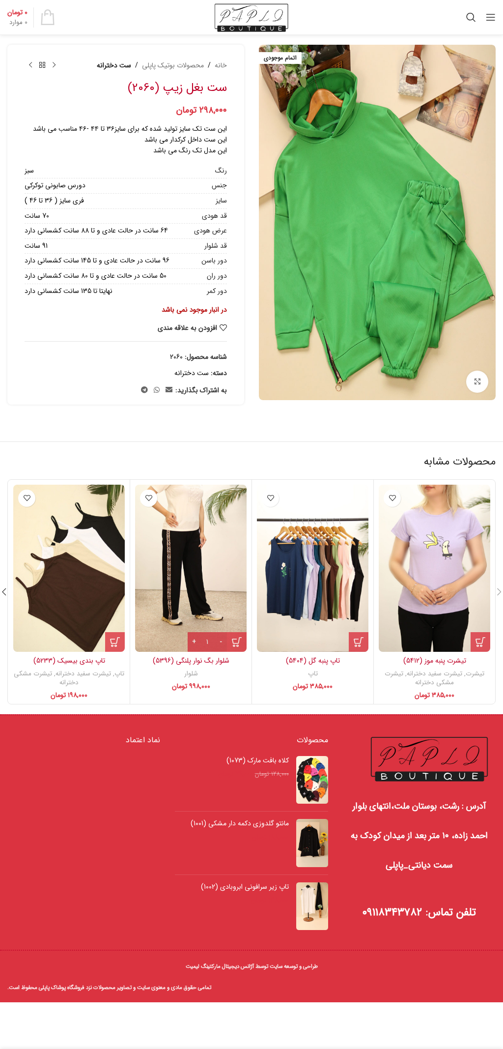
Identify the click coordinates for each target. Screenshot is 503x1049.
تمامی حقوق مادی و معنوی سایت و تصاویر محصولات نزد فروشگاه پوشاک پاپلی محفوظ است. (109, 987)
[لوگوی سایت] (252, 16)
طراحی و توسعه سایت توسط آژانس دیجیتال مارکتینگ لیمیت (252, 966)
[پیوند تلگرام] (144, 390)
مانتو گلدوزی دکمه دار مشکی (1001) (239, 824)
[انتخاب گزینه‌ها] (480, 642)
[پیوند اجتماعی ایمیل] (169, 390)
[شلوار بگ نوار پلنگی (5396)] (191, 568)
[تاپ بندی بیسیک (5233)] (69, 568)
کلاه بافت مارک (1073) (257, 761)
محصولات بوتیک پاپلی (173, 65)
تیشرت (475, 674)
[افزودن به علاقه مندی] (392, 498)
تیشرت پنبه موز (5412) (434, 660)
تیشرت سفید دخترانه (434, 674)
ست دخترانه (114, 65)
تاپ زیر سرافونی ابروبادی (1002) (244, 887)
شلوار (191, 674)
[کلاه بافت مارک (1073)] (312, 780)
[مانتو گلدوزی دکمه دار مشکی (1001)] (312, 843)
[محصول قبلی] (54, 65)
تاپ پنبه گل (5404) (313, 660)
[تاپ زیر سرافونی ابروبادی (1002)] (312, 906)
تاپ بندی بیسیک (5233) (69, 660)
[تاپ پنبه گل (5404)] (312, 568)
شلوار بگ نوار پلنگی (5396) (191, 660)
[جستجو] (471, 17)
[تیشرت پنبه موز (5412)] (434, 568)
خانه (221, 65)
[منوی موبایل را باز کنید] (491, 17)
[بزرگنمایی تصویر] (477, 382)
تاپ (313, 674)
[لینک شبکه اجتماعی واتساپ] (157, 390)
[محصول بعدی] (30, 65)
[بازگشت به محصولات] (42, 65)
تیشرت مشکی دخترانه (419, 678)
